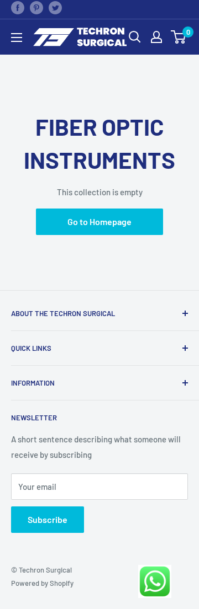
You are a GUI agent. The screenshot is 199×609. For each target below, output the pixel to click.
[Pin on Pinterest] (36, 7)
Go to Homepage (99, 221)
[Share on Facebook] (17, 7)
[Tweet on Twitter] (55, 7)
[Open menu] (16, 37)
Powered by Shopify (42, 583)
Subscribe (47, 519)
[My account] (156, 37)
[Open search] (135, 37)
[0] (179, 37)
